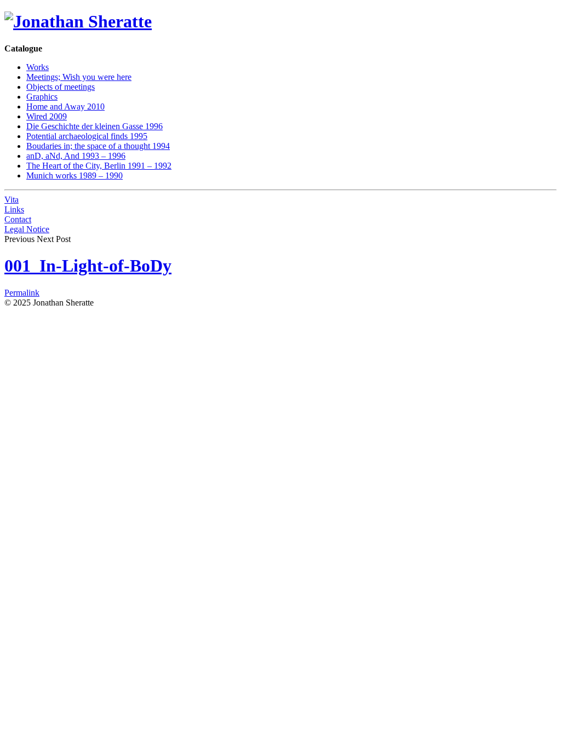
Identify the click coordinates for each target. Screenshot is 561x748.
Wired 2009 (46, 116)
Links (14, 209)
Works (37, 67)
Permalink (21, 292)
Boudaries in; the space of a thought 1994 (98, 146)
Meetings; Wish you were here (78, 77)
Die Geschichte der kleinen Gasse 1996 (94, 126)
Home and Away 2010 (65, 106)
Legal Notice (26, 229)
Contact (17, 219)
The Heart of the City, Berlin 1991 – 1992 (98, 165)
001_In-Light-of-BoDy (87, 265)
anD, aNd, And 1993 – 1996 (75, 155)
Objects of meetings (60, 86)
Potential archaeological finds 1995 (86, 136)
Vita (11, 199)
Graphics (42, 96)
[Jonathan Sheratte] (78, 21)
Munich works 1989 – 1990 (74, 175)
